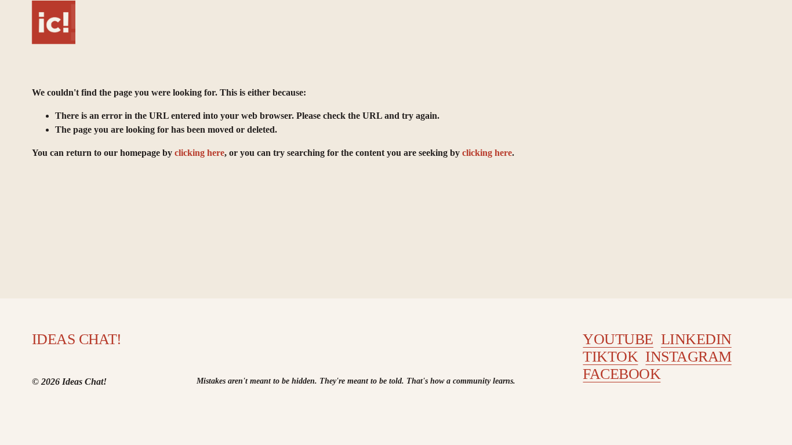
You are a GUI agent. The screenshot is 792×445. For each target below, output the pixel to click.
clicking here (199, 153)
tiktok (610, 356)
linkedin (696, 339)
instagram (688, 356)
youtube (618, 339)
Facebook (621, 374)
